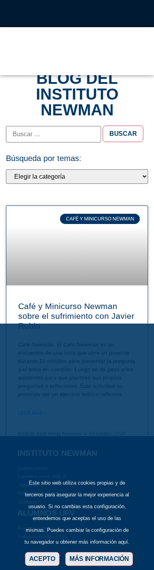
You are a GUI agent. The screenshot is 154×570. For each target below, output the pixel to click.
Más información (99, 558)
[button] (120, 61)
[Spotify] (103, 13)
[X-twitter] (63, 13)
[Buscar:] (53, 134)
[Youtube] (90, 13)
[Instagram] (50, 13)
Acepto (42, 558)
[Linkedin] (77, 13)
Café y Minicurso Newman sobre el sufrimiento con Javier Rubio (76, 316)
